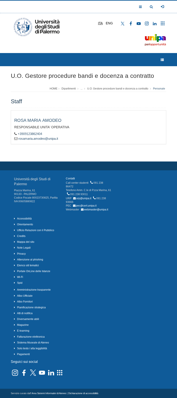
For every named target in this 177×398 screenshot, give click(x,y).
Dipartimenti (69, 88)
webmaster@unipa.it (96, 209)
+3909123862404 (30, 134)
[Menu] (162, 59)
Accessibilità (24, 218)
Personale (159, 88)
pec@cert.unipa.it (86, 205)
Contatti (70, 178)
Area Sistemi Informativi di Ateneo (49, 393)
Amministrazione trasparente (34, 289)
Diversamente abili (28, 319)
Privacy (21, 253)
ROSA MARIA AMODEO (38, 120)
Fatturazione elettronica (31, 336)
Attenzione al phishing (30, 259)
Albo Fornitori (25, 301)
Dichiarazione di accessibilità (83, 393)
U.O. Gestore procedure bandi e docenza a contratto (82, 75)
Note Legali (24, 247)
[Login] (162, 6)
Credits (21, 236)
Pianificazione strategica (31, 307)
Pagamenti (23, 354)
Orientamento (25, 224)
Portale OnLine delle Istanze (33, 271)
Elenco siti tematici (28, 265)
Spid (19, 282)
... (81, 88)
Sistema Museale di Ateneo (33, 342)
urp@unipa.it (83, 198)
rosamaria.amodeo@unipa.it (38, 138)
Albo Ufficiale (25, 295)
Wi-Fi (20, 277)
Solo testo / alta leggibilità (32, 348)
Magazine (23, 324)
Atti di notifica (25, 313)
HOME (53, 88)
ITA (100, 23)
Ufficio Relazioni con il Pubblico (35, 230)
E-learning (23, 330)
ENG (109, 23)
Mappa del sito (25, 241)
